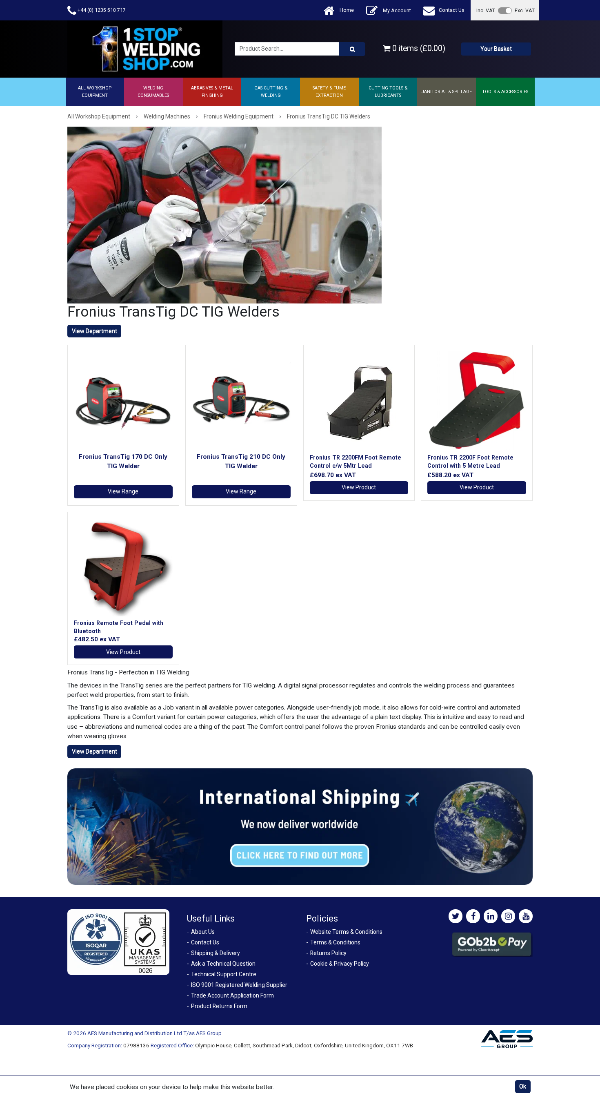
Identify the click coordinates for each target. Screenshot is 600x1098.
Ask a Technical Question (223, 963)
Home (346, 10)
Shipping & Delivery (215, 953)
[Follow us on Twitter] (455, 916)
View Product (359, 487)
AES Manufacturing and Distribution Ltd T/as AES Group (154, 1033)
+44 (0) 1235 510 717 (101, 10)
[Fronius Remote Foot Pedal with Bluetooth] (123, 567)
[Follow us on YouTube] (526, 916)
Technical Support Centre (223, 974)
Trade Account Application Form (232, 995)
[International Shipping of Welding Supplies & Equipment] (300, 826)
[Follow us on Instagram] (508, 916)
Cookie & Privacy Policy (339, 963)
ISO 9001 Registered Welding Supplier (239, 985)
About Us (203, 931)
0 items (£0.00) (417, 48)
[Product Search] (352, 49)
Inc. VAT (485, 10)
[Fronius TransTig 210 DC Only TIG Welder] (241, 400)
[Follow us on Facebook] (473, 916)
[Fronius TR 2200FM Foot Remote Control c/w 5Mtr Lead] (359, 400)
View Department (94, 331)
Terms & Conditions (335, 942)
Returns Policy (328, 953)
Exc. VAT (525, 10)
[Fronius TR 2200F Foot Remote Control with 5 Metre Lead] (476, 400)
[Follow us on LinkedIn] (491, 916)
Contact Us (451, 10)
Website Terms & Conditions (346, 931)
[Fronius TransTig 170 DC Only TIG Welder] (123, 400)
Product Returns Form (219, 1006)
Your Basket (496, 48)
